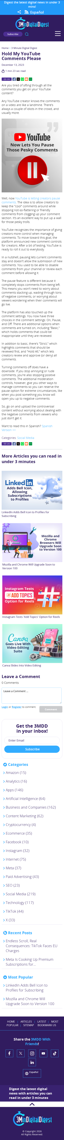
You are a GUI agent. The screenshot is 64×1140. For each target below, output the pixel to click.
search (26, 34)
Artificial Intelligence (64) (25, 798)
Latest (41, 1021)
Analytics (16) (16, 781)
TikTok (55, 1053)
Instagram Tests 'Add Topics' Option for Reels (31, 617)
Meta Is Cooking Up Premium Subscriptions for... (29, 962)
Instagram (32, 1053)
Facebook (14, 79)
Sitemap (28, 1025)
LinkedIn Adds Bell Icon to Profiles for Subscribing (27, 987)
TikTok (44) (14, 911)
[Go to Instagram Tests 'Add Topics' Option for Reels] (32, 594)
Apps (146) (14, 789)
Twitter (18, 79)
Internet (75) (16, 859)
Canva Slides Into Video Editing (21, 665)
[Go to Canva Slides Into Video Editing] (32, 643)
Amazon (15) (16, 772)
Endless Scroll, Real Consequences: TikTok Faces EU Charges (31, 945)
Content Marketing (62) (24, 815)
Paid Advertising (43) (22, 876)
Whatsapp (22, 79)
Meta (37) (13, 867)
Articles (26, 1021)
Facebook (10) (17, 841)
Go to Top (32, 1104)
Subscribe (12, 34)
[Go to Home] (32, 29)
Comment (51, 709)
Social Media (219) (20, 893)
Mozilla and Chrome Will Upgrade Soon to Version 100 (30, 1001)
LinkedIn (32, 1062)
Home (5, 48)
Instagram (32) (17, 850)
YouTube (43, 1053)
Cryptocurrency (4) (21, 824)
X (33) (10, 919)
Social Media (25, 438)
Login (5, 706)
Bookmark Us (47, 1025)
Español (37, 12)
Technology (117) (20, 902)
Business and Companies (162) (31, 807)
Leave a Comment (21, 676)
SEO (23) (13, 885)
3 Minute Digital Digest (24, 48)
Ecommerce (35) (19, 833)
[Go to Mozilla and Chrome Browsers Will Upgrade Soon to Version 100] (32, 542)
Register (16, 706)
